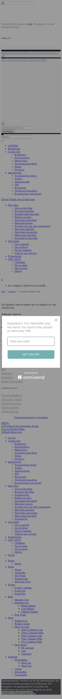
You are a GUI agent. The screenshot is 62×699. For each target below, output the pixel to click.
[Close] (56, 320)
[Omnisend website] (31, 375)
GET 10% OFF (31, 354)
